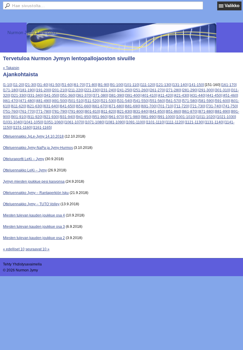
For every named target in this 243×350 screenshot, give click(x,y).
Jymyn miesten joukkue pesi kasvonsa (34, 181)
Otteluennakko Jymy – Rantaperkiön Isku (36, 193)
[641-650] (67, 106)
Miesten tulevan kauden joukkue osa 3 (34, 227)
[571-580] (189, 101)
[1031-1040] (13, 122)
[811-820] (108, 111)
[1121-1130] (194, 122)
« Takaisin (11, 68)
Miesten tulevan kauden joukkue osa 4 (34, 215)
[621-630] (34, 106)
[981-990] (148, 117)
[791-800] (76, 111)
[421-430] (181, 95)
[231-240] (108, 90)
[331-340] (35, 95)
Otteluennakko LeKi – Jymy (25, 170)
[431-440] (197, 95)
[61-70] (79, 85)
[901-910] (18, 117)
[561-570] (173, 101)
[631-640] (51, 106)
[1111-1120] (174, 122)
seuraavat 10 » (37, 249)
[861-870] (189, 111)
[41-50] (54, 85)
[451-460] (230, 95)
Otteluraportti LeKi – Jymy (23, 159)
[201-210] (59, 90)
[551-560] (157, 101)
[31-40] (42, 85)
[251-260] (140, 90)
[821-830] (124, 111)
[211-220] (75, 90)
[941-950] (83, 117)
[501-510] (76, 101)
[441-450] (214, 95)
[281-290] (189, 90)
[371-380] (100, 95)
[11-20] (18, 85)
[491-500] (59, 101)
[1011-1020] (205, 117)
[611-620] (18, 106)
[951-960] (100, 117)
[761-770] (27, 111)
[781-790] (59, 111)
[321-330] (18, 95)
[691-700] (148, 106)
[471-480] (27, 101)
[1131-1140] (213, 122)
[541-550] (140, 101)
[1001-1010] (185, 117)
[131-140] (180, 85)
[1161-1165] (42, 127)
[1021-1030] (226, 117)
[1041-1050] (33, 122)
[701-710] (165, 106)
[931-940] (67, 117)
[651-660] (83, 106)
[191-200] (43, 90)
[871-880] (206, 111)
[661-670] (100, 106)
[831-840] (140, 111)
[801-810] (92, 111)
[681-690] (132, 106)
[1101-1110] (155, 122)
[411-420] (165, 95)
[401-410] (149, 95)
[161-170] (228, 85)
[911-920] (34, 117)
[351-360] (67, 95)
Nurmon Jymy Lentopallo (31, 32)
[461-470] (10, 101)
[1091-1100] (135, 122)
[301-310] (222, 90)
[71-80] (91, 85)
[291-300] (206, 90)
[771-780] (43, 111)
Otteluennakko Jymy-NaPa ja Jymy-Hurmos (38, 148)
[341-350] (51, 95)
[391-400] (132, 95)
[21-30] (30, 85)
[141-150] (196, 85)
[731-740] (213, 106)
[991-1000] (166, 117)
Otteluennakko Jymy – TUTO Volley (31, 204)
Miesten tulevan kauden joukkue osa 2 (34, 238)
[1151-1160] (22, 127)
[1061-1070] (74, 122)
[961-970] (116, 117)
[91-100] (116, 85)
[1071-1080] (94, 122)
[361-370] (84, 95)
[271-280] (173, 90)
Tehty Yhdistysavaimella (22, 264)
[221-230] (92, 90)
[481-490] (43, 101)
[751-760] (10, 111)
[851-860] (173, 111)
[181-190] (27, 90)
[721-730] (197, 106)
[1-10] (7, 85)
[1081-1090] (115, 122)
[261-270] (157, 90)
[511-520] (92, 101)
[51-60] (67, 85)
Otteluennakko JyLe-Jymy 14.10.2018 (33, 136)
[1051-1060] (53, 122)
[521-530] (108, 101)
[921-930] (51, 117)
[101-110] (131, 85)
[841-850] (157, 111)
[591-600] (222, 101)
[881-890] (222, 111)
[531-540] (124, 101)
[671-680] (116, 106)
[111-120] (147, 85)
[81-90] (103, 85)
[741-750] (230, 106)
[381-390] (116, 95)
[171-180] (10, 90)
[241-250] (124, 90)
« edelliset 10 (14, 249)
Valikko (232, 5)
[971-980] (132, 117)
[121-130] (163, 85)
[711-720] (181, 106)
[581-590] (206, 101)
